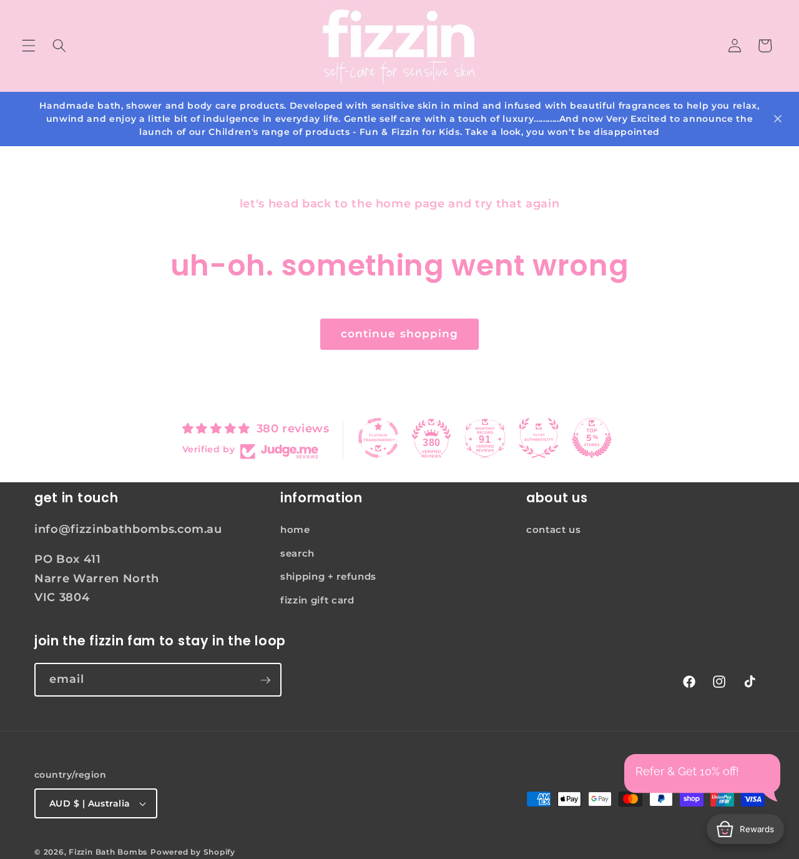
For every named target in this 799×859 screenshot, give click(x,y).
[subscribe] (265, 680)
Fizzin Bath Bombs (108, 852)
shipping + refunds (328, 576)
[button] (29, 46)
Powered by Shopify (192, 852)
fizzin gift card (317, 600)
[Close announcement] (778, 118)
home (295, 529)
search (297, 553)
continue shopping (400, 333)
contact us (553, 529)
